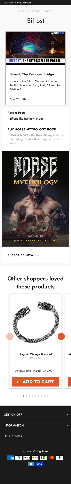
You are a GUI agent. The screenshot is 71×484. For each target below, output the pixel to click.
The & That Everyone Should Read (37, 139)
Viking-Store (40, 451)
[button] (61, 336)
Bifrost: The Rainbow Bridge (27, 119)
